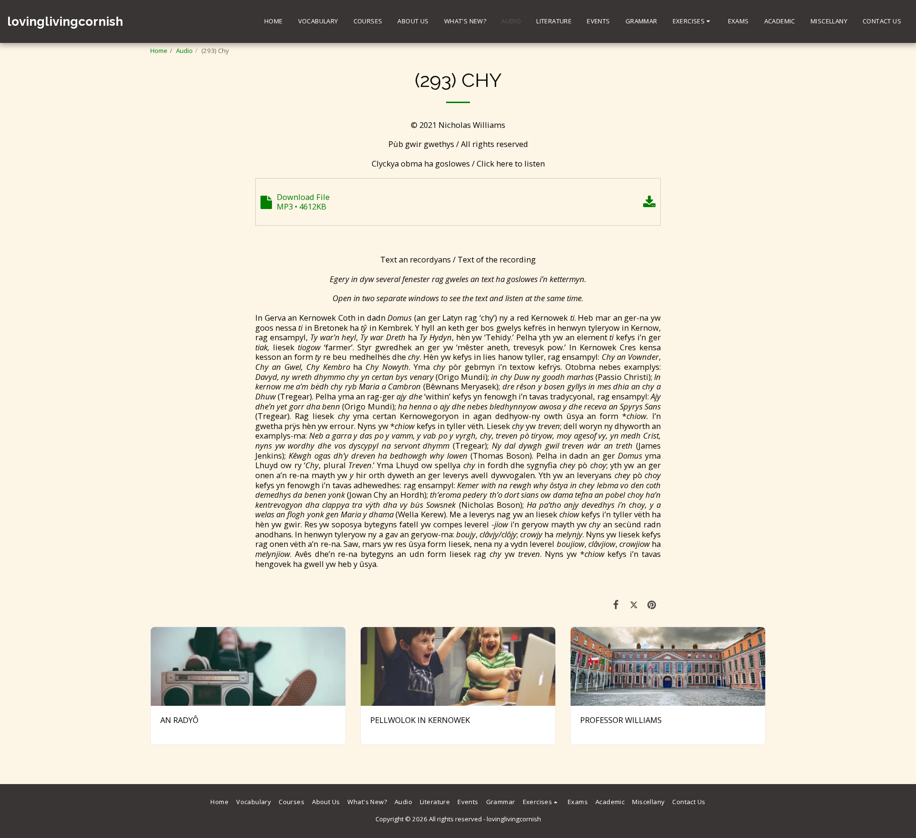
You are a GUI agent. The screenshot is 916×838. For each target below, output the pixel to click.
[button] (693, 21)
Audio (184, 50)
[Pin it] (652, 604)
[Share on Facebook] (616, 604)
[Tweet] (634, 604)
